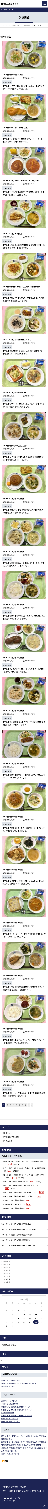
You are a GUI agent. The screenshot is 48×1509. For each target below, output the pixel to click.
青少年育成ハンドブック (10, 1453)
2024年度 (6, 1267)
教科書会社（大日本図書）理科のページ (16, 1409)
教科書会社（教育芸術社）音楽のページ (16, 1415)
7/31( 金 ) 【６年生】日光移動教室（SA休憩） (16, 1234)
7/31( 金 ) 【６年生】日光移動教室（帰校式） (16, 1224)
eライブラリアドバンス (9, 1418)
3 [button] (10, 1105)
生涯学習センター (8, 1386)
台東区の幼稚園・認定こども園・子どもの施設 (18, 1383)
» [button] (31, 1105)
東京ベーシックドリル (9, 1401)
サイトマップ (9, 1501)
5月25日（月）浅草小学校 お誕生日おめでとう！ (23, 1192)
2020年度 (6, 1279)
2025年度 (6, 1264)
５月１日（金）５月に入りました (17, 1204)
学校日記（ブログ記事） (12, 1137)
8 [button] (25, 1105)
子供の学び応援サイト (9, 1403)
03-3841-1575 (13, 1497)
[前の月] (4, 1299)
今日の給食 (8, 1141)
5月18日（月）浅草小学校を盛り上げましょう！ (22, 1196)
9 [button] (28, 1105)
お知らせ (7, 1133)
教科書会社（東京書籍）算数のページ (15, 1406)
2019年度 (6, 1282)
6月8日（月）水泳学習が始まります (22, 1181)
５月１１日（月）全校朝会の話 (16, 1200)
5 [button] (16, 1105)
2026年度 (6, 1261)
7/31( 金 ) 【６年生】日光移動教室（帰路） (15, 1240)
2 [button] (7, 1105)
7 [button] (22, 1105)
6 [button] (19, 1105)
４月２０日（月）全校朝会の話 (16, 1208)
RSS (6, 1461)
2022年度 (6, 1273)
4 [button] (13, 1105)
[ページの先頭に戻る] (45, 1506)
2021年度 (6, 1276)
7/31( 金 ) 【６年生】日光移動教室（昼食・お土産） (18, 1245)
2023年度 (6, 1270)
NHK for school (7, 1412)
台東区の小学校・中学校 (10, 1380)
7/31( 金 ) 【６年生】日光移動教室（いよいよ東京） (18, 1229)
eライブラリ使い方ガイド (10, 1421)
